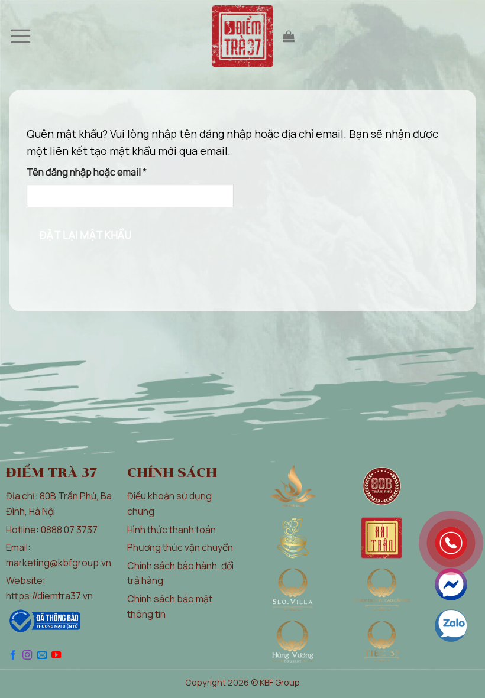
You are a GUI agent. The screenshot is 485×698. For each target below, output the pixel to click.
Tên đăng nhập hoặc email (98, 172)
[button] (21, 36)
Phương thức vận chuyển (180, 547)
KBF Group (280, 682)
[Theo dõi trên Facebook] (13, 655)
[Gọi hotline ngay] (451, 543)
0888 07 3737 (69, 529)
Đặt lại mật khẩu (85, 235)
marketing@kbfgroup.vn (58, 562)
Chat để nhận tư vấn (451, 584)
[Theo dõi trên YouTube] (56, 655)
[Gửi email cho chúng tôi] (42, 655)
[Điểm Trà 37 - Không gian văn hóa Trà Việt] (243, 36)
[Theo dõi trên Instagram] (27, 655)
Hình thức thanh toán (171, 529)
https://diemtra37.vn (49, 595)
